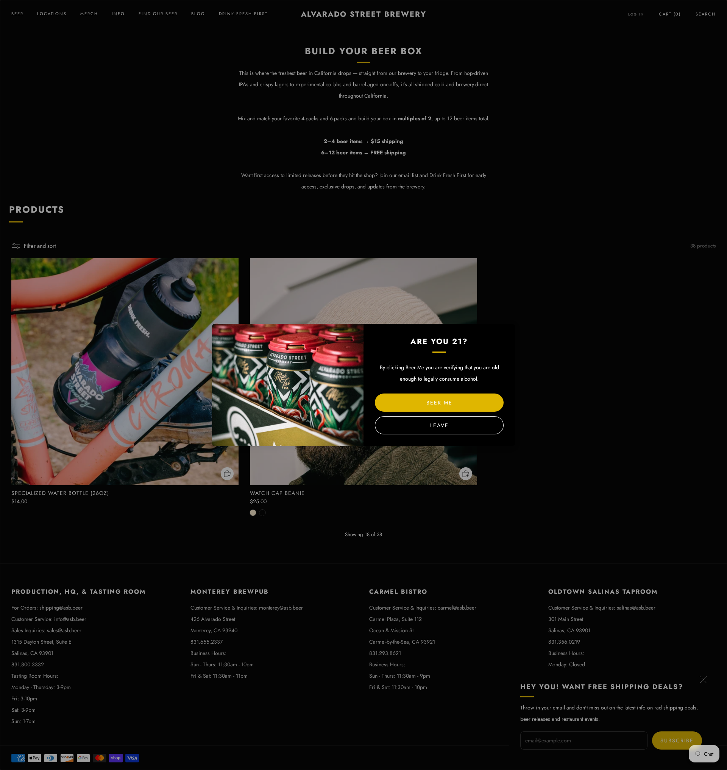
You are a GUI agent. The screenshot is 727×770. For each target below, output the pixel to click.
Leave (439, 425)
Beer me (439, 402)
